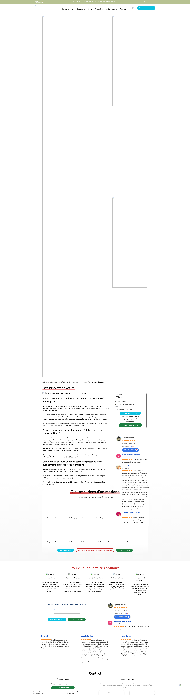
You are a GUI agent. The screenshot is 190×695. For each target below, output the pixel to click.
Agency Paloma (120, 604)
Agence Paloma (128, 437)
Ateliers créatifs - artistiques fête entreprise (70, 382)
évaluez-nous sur (130, 450)
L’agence (123, 9)
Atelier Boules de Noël (49, 518)
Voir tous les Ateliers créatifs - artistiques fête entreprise (95, 550)
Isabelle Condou (128, 466)
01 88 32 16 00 (149, 2)
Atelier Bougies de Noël (49, 542)
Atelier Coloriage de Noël (76, 542)
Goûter (90, 9)
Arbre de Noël (47, 382)
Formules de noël (68, 9)
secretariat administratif (131, 455)
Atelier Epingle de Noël (76, 518)
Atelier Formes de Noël (102, 542)
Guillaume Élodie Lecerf (131, 513)
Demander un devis (146, 8)
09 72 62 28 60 (125, 550)
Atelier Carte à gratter (129, 542)
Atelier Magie (100, 518)
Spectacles (81, 9)
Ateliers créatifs (111, 9)
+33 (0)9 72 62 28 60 (131, 425)
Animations (99, 9)
